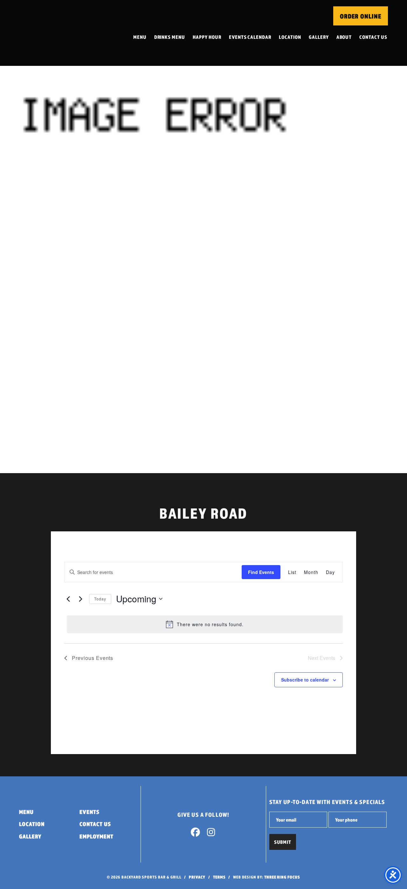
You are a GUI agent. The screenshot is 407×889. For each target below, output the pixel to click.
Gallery (319, 37)
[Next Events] (80, 599)
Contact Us (373, 37)
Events (89, 811)
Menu (140, 37)
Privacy (197, 877)
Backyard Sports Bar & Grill (61, 33)
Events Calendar (250, 37)
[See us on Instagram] (211, 833)
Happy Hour (207, 37)
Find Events (261, 572)
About (344, 37)
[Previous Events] (68, 599)
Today (100, 598)
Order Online (360, 16)
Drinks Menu (169, 37)
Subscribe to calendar (305, 679)
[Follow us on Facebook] (195, 833)
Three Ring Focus (282, 877)
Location (290, 37)
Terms (219, 877)
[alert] (205, 624)
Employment (96, 836)
